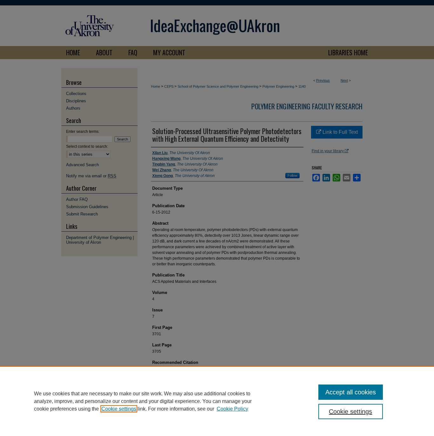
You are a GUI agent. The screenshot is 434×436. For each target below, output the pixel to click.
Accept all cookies (350, 392)
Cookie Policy (232, 409)
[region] (217, 401)
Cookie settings (118, 409)
